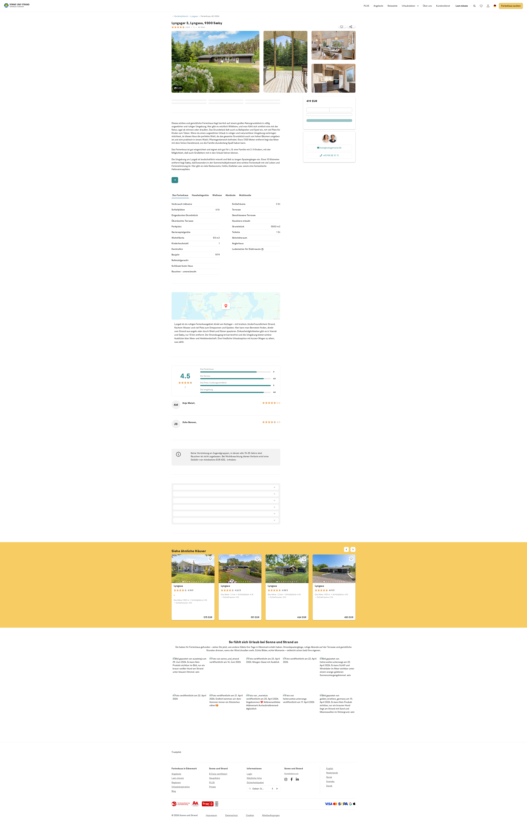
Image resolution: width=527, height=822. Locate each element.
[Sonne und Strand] (16, 6)
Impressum (211, 815)
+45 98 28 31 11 (331, 155)
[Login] (488, 6)
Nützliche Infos (254, 778)
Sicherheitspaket (255, 782)
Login (249, 774)
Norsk (329, 777)
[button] (190, 674)
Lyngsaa (194, 16)
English (329, 768)
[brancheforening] (181, 805)
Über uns (427, 5)
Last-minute (462, 5)
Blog (174, 791)
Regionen (176, 782)
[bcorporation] (217, 805)
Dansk (329, 785)
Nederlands (332, 772)
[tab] (183, 581)
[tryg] (208, 805)
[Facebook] (292, 779)
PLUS (366, 5)
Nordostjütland (181, 16)
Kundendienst (443, 5)
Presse (212, 786)
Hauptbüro (214, 778)
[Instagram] (285, 779)
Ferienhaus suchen (511, 5)
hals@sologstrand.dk (330, 147)
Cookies (250, 815)
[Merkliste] (481, 6)
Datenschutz (231, 815)
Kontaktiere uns (291, 773)
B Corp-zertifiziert (218, 774)
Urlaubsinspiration (181, 786)
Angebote (378, 5)
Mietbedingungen (271, 815)
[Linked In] (297, 779)
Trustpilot (176, 752)
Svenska (330, 781)
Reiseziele (392, 5)
